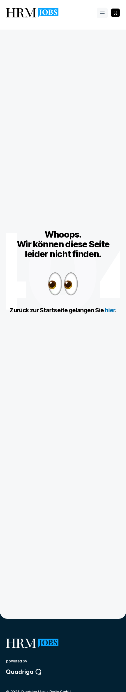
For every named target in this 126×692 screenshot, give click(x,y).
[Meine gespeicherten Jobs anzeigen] (115, 13)
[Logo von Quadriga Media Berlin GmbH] (63, 677)
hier (110, 310)
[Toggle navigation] (102, 13)
